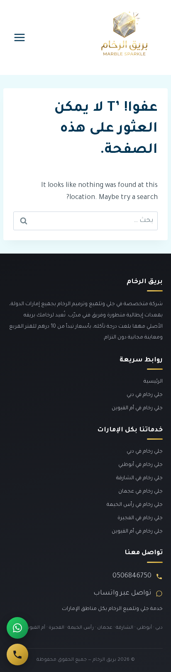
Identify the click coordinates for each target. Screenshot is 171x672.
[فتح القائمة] (19, 37)
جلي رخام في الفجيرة (140, 518)
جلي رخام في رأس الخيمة (135, 505)
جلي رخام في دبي (145, 395)
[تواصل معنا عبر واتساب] (17, 628)
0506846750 (131, 576)
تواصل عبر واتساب (122, 593)
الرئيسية (153, 382)
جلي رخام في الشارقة (139, 478)
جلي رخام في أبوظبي (140, 465)
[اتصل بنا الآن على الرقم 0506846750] (17, 654)
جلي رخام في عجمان (140, 492)
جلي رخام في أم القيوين (137, 408)
